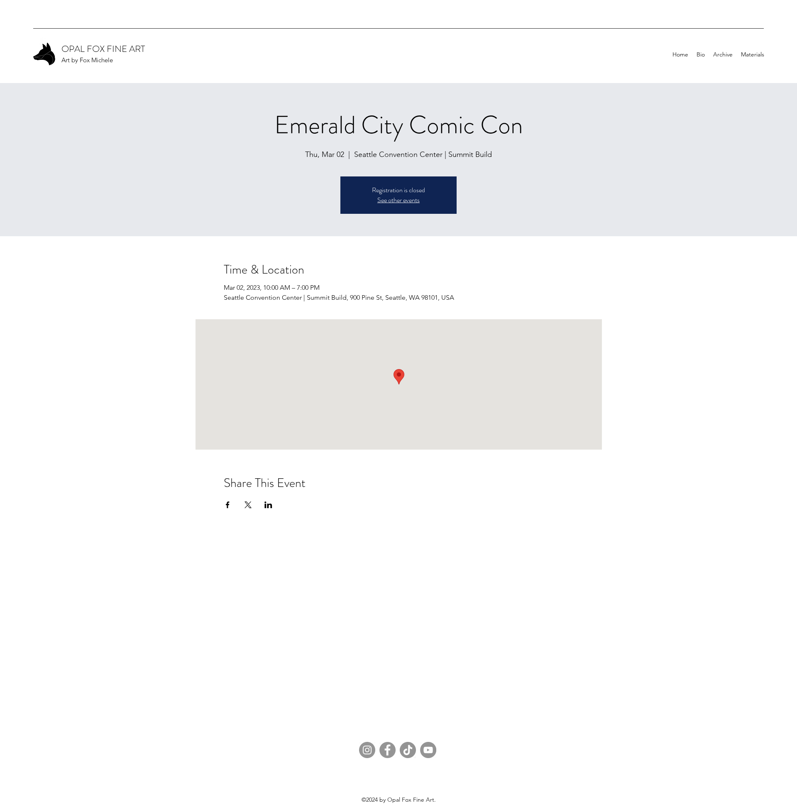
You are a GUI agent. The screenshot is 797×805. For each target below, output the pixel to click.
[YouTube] (428, 750)
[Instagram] (367, 750)
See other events (398, 200)
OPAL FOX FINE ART (103, 48)
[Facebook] (387, 750)
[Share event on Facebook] (228, 505)
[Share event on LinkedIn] (268, 505)
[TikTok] (408, 750)
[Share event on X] (248, 505)
